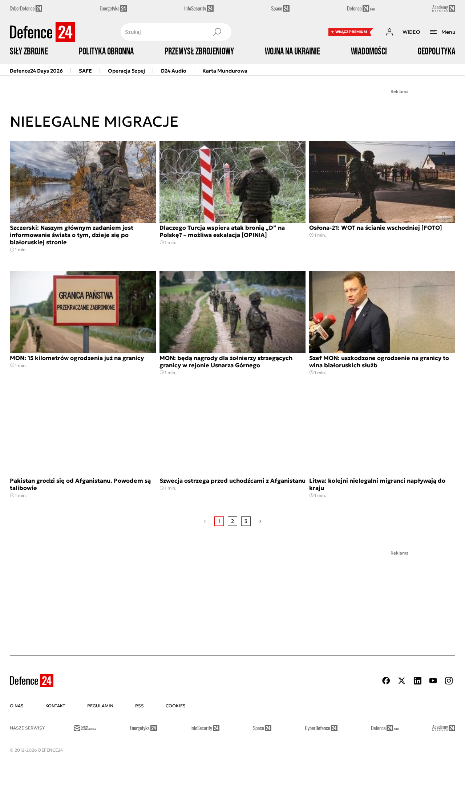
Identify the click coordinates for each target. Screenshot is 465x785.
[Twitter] (401, 680)
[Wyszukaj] (217, 32)
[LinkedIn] (417, 680)
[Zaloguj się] (389, 32)
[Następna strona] (260, 521)
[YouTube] (433, 680)
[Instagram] (448, 680)
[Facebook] (386, 680)
